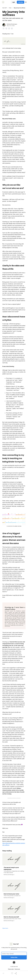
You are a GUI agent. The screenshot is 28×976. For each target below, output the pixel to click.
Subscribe (20, 2)
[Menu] (26, 2)
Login (13, 2)
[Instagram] (14, 962)
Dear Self (4, 7)
